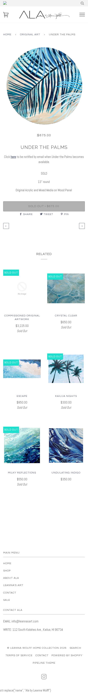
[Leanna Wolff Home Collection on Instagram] (44, 678)
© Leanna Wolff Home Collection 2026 (37, 648)
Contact (9, 592)
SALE (6, 600)
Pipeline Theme (44, 663)
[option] (44, 85)
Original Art (30, 34)
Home (7, 34)
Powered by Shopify (66, 655)
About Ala (11, 578)
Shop (7, 570)
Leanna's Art (13, 585)
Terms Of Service (19, 655)
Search (75, 648)
